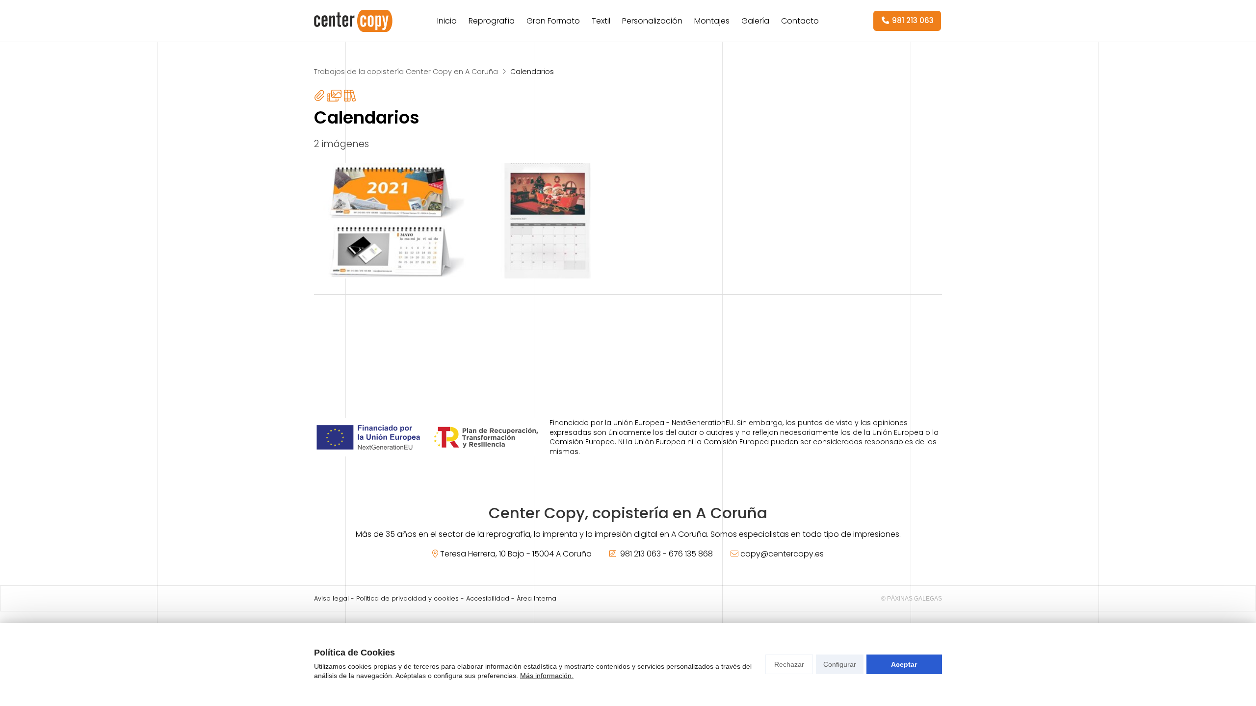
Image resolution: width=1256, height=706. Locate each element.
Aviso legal (331, 598)
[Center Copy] (353, 21)
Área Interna (536, 598)
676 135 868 (691, 553)
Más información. (547, 676)
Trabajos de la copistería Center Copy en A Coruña (406, 71)
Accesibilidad (487, 598)
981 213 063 (640, 553)
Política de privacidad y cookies (407, 598)
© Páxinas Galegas (911, 598)
